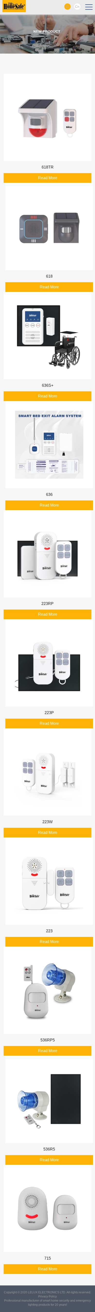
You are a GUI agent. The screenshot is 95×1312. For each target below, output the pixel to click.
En (68, 6)
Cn (77, 6)
